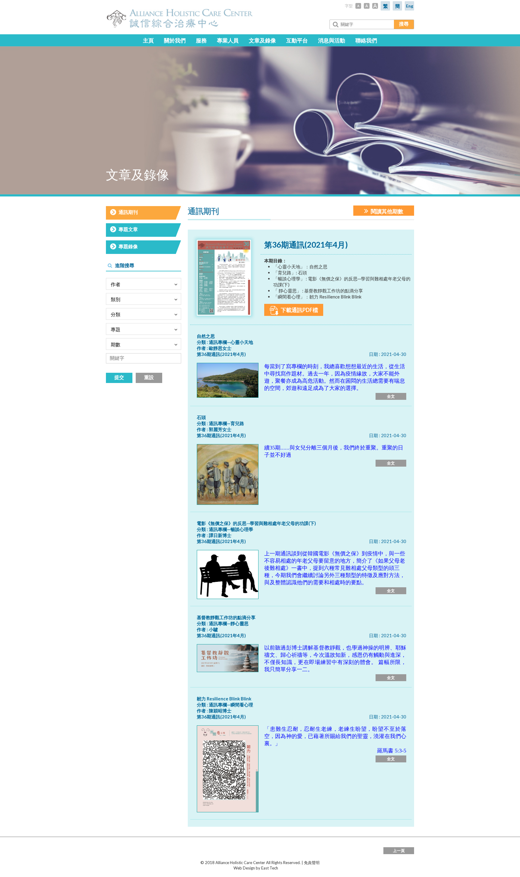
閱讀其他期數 (386, 211)
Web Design (244, 868)
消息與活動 (331, 40)
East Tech (269, 868)
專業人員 (228, 40)
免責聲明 (312, 862)
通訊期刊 (128, 212)
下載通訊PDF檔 (299, 310)
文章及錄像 (262, 40)
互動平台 (297, 40)
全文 (391, 396)
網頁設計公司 (290, 868)
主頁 (148, 40)
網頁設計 (226, 868)
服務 (201, 40)
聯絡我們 (366, 40)
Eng (409, 5)
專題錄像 (128, 246)
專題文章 (128, 229)
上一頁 (399, 850)
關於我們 (175, 40)
